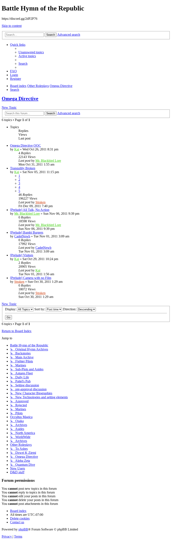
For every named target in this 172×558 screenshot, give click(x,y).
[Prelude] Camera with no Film (30, 278)
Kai (16, 149)
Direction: (70, 309)
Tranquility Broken (22, 168)
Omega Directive (20, 98)
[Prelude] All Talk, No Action (29, 210)
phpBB (23, 529)
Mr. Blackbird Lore (48, 160)
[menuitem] (31, 52)
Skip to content (12, 26)
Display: (11, 309)
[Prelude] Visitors (21, 255)
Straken (40, 202)
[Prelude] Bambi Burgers (26, 232)
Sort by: (40, 309)
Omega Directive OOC (25, 145)
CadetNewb (22, 236)
